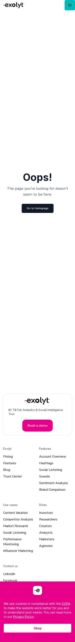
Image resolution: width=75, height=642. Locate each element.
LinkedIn (9, 574)
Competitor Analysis (18, 519)
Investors (46, 512)
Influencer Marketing (18, 550)
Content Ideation (15, 512)
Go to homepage (38, 208)
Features (9, 463)
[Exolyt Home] (37, 401)
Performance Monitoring (12, 541)
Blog (6, 469)
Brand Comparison (52, 489)
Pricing (8, 456)
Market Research (15, 526)
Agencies (46, 545)
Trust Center (12, 476)
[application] (37, 611)
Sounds (44, 476)
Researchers (48, 519)
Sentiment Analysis (53, 483)
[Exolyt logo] (13, 5)
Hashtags (46, 463)
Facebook (10, 580)
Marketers (46, 539)
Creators (45, 526)
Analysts (45, 532)
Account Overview (52, 456)
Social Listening (50, 469)
